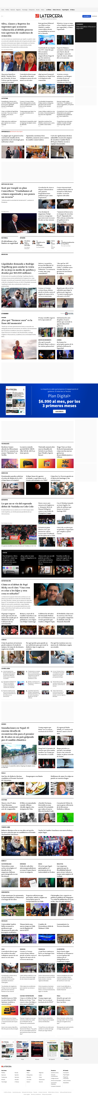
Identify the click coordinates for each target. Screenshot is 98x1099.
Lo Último (48, 9)
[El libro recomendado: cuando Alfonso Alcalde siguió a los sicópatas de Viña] (28, 817)
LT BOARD (4, 314)
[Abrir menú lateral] (2, 16)
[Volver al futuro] (48, 242)
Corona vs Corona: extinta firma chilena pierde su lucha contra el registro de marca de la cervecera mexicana (28, 104)
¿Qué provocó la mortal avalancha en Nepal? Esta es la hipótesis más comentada (46, 77)
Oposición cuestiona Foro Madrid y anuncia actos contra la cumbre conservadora (46, 123)
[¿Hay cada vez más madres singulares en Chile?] (29, 570)
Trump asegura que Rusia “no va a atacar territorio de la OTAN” (28, 113)
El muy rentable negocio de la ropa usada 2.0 (46, 319)
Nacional (13, 9)
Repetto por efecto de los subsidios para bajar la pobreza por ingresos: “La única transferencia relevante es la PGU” (65, 292)
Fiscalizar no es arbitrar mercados (27, 243)
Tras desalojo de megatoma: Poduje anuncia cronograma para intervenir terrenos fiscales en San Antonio (45, 104)
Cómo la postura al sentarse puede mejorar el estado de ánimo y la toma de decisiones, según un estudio (12, 646)
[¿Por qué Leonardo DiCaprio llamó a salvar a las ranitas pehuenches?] (46, 354)
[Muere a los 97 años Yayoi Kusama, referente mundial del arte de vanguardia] (9, 817)
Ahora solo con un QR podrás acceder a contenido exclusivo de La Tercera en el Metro (46, 560)
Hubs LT (3, 861)
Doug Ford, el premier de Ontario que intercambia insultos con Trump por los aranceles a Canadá (46, 751)
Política (7, 9)
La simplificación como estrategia (40, 243)
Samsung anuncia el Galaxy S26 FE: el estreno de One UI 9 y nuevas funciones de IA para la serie (9, 1020)
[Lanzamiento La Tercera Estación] (65, 938)
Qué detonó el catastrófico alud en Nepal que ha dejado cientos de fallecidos (28, 123)
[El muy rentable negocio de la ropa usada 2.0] (46, 332)
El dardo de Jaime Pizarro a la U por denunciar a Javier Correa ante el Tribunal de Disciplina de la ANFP (46, 531)
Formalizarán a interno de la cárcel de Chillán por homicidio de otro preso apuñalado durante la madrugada (9, 104)
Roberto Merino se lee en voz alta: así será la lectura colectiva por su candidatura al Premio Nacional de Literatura (18, 832)
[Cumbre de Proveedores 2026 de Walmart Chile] (46, 938)
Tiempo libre (5, 827)
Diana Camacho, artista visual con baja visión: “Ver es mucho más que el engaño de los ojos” (65, 1020)
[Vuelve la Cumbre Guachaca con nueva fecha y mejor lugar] (56, 846)
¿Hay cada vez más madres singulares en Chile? (28, 558)
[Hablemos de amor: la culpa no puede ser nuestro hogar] (62, 788)
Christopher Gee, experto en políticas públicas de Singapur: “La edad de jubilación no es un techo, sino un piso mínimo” (62, 898)
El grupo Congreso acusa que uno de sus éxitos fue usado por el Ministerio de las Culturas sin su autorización (9, 619)
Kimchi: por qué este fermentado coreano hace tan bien (64, 1000)
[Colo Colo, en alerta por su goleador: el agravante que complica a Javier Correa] (65, 542)
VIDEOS (5, 552)
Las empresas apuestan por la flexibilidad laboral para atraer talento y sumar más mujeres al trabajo (65, 871)
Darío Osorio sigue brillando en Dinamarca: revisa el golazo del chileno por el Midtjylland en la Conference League (65, 956)
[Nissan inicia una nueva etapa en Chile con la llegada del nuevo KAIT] (28, 938)
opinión (3, 317)
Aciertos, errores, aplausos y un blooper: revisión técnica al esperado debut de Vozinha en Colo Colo (64, 78)
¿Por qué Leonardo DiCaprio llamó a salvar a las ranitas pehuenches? (46, 344)
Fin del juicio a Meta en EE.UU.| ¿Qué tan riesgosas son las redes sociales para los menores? (10, 560)
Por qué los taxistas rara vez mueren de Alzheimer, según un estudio (61, 645)
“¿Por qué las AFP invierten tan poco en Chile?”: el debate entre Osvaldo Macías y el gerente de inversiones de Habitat (65, 268)
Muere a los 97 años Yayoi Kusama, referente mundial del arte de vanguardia (9, 806)
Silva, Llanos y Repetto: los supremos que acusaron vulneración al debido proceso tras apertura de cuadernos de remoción (17, 30)
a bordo (59, 340)
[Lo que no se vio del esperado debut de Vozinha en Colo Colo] (19, 535)
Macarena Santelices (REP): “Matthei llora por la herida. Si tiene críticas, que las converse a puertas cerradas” (9, 78)
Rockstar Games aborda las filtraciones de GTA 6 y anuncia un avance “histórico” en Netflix (9, 451)
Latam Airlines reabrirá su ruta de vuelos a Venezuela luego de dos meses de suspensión (46, 113)
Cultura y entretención (27, 996)
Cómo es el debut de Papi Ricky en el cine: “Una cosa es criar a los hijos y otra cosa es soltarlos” (9, 114)
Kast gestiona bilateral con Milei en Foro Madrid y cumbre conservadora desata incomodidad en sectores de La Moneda (46, 28)
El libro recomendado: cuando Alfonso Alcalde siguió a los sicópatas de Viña (28, 806)
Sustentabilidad (6, 864)
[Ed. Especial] (51, 1057)
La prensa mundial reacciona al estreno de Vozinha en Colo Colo (19, 546)
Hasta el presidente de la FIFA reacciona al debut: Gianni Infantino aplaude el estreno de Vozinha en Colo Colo (65, 978)
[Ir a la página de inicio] (49, 16)
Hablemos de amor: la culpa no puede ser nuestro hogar (62, 777)
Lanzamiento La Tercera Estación (63, 925)
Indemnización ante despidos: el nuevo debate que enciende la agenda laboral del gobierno (64, 322)
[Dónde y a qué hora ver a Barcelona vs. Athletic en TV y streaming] (45, 683)
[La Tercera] (7, 1058)
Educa (40, 864)
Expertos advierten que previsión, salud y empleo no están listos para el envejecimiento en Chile (36, 898)
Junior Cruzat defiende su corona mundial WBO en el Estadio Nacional (64, 987)
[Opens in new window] (37, 1057)
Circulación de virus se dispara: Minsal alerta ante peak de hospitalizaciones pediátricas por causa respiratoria (65, 114)
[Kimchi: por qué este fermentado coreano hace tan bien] (65, 1010)
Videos (42, 9)
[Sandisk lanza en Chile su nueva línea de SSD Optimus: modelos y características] (9, 1010)
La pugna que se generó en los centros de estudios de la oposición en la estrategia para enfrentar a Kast (12, 139)
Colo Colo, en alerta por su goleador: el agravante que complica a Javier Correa (65, 530)
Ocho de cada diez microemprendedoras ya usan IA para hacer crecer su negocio (28, 869)
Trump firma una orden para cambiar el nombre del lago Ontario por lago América (64, 123)
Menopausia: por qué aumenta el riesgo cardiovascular (65, 1028)
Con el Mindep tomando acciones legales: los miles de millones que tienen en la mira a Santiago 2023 (65, 507)
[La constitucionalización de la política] (58, 242)
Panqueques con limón (34, 776)
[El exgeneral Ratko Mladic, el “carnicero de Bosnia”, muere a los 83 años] (65, 740)
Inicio (2, 9)
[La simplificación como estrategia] (34, 242)
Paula (58, 996)
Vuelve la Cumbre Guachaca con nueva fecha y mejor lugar (55, 831)
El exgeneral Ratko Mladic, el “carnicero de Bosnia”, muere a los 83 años (65, 730)
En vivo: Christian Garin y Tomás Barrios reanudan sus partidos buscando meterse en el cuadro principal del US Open (58, 674)
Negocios (18, 9)
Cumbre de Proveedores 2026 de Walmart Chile (45, 926)
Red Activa (60, 864)
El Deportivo (32, 9)
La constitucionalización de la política (67, 242)
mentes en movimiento (44, 340)
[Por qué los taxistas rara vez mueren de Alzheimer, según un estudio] (62, 657)
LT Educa (72, 9)
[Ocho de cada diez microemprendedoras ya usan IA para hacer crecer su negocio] (28, 882)
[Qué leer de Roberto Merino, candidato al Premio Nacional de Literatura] (12, 788)
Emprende (23, 864)
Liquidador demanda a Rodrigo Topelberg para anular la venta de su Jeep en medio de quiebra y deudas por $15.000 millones (18, 268)
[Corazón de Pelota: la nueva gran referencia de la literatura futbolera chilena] (65, 817)
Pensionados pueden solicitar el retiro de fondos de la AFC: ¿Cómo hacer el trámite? (12, 478)
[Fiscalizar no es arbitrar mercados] (22, 242)
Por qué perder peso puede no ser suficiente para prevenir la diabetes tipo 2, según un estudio (37, 646)
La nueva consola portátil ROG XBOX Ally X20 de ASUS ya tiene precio (27, 450)
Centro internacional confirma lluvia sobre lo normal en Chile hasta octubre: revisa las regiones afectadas (65, 191)
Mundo (38, 9)
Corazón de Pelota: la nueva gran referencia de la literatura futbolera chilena (65, 806)
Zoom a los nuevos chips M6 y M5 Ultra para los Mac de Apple (9, 1028)
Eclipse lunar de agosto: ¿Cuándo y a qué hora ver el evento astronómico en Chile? (36, 478)
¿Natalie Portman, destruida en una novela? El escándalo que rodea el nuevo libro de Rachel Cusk (46, 807)
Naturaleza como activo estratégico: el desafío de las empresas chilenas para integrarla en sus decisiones (9, 871)
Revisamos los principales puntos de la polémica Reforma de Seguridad (65, 345)
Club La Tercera (57, 9)
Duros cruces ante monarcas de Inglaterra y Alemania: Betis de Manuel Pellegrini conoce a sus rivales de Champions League (46, 508)
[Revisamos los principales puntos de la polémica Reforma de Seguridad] (65, 354)
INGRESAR (94, 16)
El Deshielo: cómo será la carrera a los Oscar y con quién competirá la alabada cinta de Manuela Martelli (65, 618)
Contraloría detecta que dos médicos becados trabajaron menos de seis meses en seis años (28, 77)
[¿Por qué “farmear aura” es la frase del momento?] (19, 349)
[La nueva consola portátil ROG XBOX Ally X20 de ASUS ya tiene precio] (28, 463)
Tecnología (24, 9)
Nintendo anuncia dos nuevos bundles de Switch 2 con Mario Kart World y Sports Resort (46, 451)
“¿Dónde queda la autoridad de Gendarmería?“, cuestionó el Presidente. (17, 201)
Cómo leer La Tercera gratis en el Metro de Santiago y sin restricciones (62, 478)
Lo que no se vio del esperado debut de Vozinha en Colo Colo (17, 505)
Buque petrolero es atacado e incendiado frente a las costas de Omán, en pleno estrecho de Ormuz (65, 752)
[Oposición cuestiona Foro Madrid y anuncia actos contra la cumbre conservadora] (37, 152)
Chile (2, 949)
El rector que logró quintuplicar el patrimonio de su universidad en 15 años (46, 869)
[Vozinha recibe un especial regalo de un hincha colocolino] (64, 570)
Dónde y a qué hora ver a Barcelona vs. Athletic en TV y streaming (34, 683)
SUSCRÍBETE (59, 411)
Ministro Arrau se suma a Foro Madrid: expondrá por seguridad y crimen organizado (65, 26)
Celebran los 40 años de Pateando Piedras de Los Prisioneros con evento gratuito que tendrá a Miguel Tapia (46, 618)
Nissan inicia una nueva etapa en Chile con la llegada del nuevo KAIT (27, 927)
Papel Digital (65, 9)
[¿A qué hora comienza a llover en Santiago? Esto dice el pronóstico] (46, 968)
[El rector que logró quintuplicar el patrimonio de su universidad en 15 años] (46, 882)
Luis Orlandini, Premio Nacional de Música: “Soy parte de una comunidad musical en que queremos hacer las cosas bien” (28, 1030)
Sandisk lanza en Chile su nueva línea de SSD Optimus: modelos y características (9, 1001)
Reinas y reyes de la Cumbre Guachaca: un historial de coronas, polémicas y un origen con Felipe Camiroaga (28, 618)
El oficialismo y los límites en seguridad (9, 242)
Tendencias (41, 949)
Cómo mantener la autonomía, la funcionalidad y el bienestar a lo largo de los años (12, 897)
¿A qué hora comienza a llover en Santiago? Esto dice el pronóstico (46, 953)
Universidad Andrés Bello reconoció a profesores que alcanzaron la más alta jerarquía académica (9, 928)
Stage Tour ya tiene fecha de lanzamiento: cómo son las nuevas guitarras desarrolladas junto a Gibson (65, 452)
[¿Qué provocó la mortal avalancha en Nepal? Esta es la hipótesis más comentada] (46, 88)
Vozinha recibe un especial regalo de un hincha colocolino (64, 558)
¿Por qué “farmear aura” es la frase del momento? (16, 322)
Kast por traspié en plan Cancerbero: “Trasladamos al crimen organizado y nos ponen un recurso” (65, 104)
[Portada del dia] (16, 414)
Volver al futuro (53, 242)
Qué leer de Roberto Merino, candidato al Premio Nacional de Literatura (12, 778)
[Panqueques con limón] (37, 788)
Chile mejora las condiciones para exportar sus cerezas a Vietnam (9, 123)
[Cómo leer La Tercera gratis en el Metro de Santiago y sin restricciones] (62, 488)
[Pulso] (22, 1057)
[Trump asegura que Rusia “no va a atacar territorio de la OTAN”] (46, 740)
